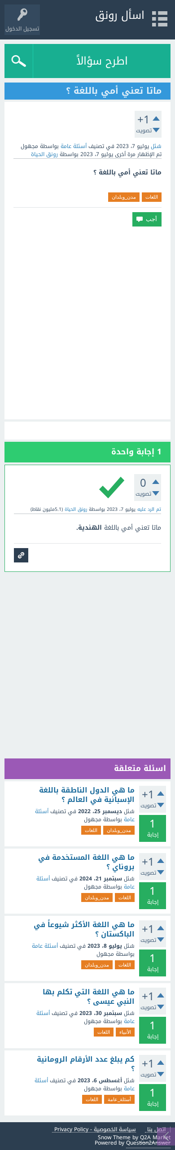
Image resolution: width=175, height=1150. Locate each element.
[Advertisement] (87, 322)
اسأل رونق (119, 15)
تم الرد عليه (149, 509)
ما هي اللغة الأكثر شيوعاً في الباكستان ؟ (84, 929)
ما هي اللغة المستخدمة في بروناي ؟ (86, 862)
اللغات (151, 197)
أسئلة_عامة (119, 1099)
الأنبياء (125, 1032)
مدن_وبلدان (124, 197)
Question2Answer (148, 1143)
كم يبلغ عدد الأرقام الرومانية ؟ (86, 1064)
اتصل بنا (156, 1130)
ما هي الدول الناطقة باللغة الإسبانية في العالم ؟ (87, 795)
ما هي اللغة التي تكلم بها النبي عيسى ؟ (89, 996)
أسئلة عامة (74, 146)
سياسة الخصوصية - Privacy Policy (95, 1130)
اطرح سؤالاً (102, 61)
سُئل (156, 146)
